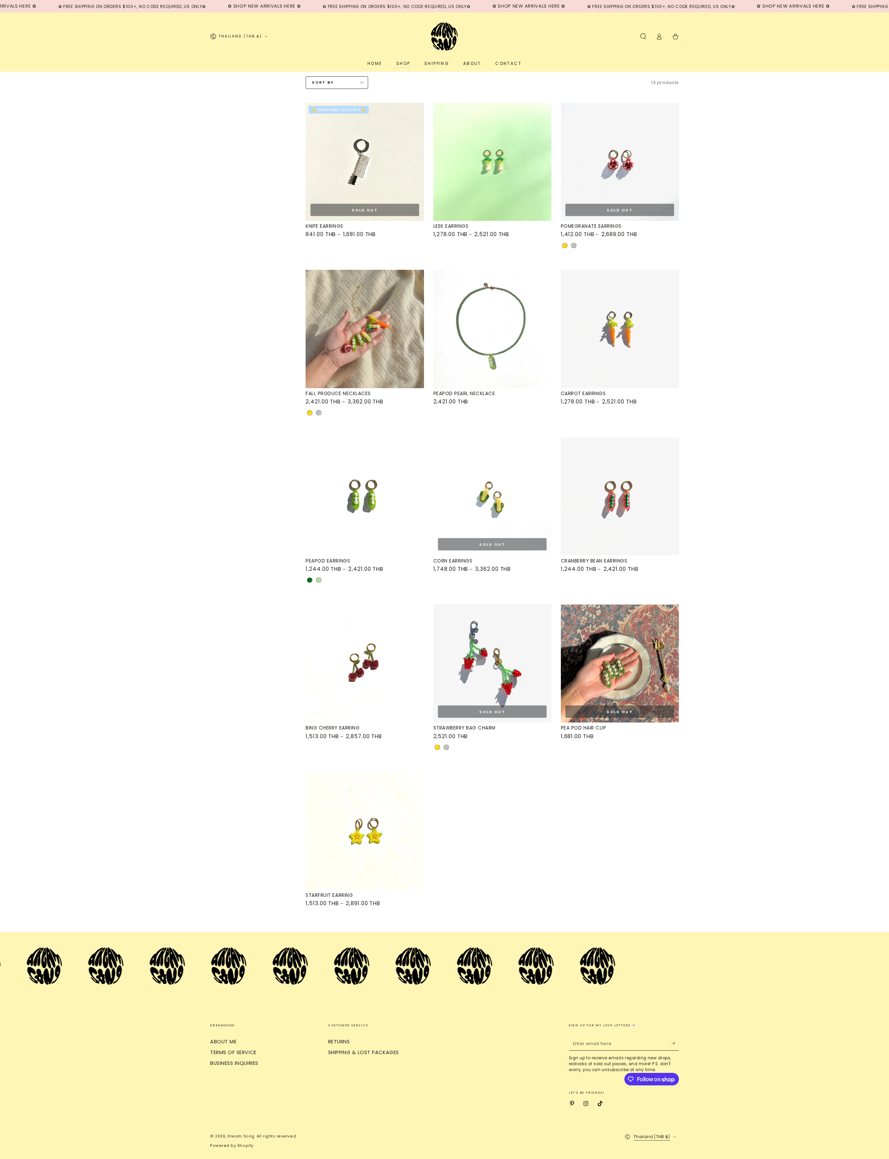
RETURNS (339, 1041)
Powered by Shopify (232, 1145)
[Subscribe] (675, 1043)
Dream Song (240, 1136)
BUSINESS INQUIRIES (234, 1063)
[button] (643, 36)
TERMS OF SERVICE (233, 1052)
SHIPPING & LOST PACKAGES (363, 1052)
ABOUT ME (223, 1041)
